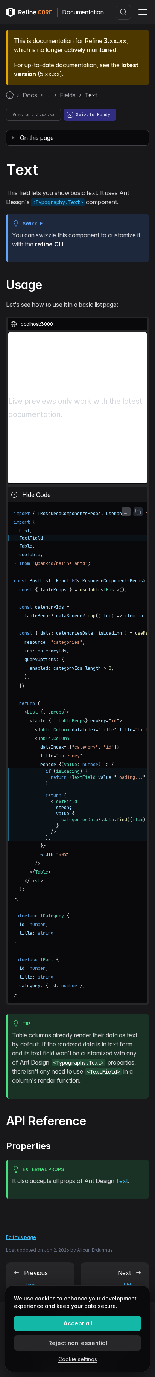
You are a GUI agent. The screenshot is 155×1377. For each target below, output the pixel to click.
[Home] (10, 95)
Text (121, 1181)
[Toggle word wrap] (126, 511)
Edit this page (21, 1237)
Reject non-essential (77, 1342)
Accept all (77, 1323)
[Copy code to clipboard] (138, 511)
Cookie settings (77, 1359)
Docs (30, 95)
